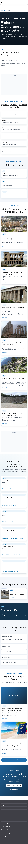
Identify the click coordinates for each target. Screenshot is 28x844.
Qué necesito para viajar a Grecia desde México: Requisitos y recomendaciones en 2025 (13, 746)
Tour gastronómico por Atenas (10, 571)
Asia (2, 817)
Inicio (2, 10)
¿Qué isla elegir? (6, 646)
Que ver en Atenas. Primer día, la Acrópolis (17, 594)
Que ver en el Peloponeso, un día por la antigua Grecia (13, 414)
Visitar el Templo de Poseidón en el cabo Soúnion (13, 344)
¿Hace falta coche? (7, 651)
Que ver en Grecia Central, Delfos (13, 378)
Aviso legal (3, 836)
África (2, 811)
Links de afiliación (5, 826)
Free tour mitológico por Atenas (11, 554)
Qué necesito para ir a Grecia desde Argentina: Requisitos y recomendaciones (12, 710)
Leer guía (5, 246)
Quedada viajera (5, 830)
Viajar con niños (14, 789)
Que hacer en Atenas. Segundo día (13, 308)
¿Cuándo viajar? (6, 657)
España (3, 808)
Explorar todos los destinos (14, 785)
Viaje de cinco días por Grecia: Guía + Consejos (12, 238)
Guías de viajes (5, 820)
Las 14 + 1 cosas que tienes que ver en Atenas (12, 273)
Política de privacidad (6, 842)
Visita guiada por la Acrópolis (10, 505)
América (3, 814)
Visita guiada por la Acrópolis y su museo (13, 538)
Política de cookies (5, 839)
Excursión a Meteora (8, 521)
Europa (5, 10)
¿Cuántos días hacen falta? (9, 636)
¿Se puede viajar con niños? (9, 662)
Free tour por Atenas (8, 488)
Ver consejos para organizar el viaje (14, 760)
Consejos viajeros (5, 823)
